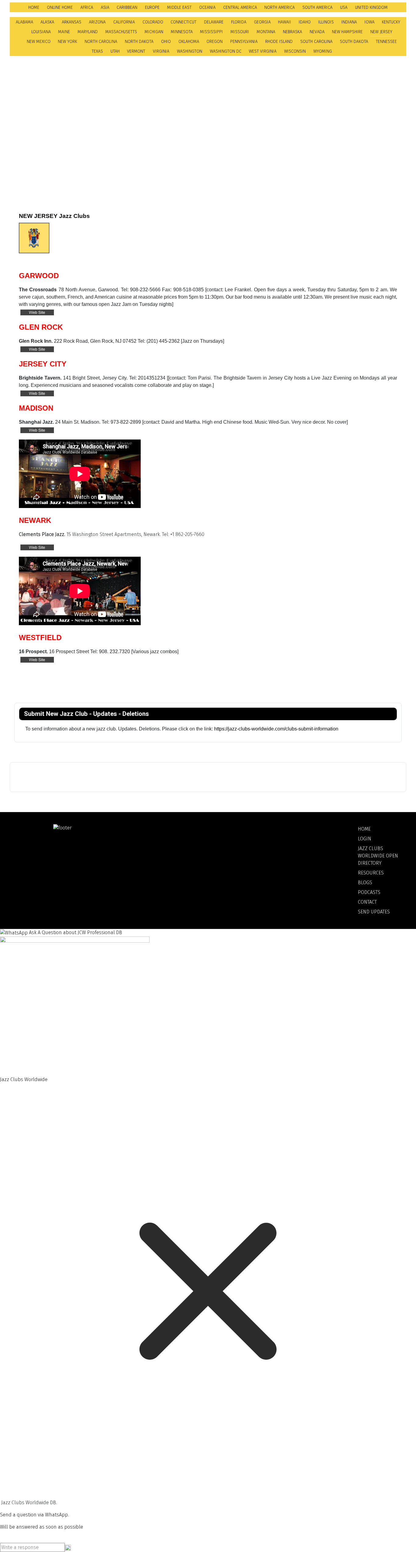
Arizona (97, 22)
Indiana (349, 22)
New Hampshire (347, 31)
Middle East (179, 7)
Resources (371, 873)
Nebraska (292, 31)
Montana (266, 31)
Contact (367, 902)
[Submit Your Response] (68, 1547)
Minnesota (182, 31)
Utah (115, 51)
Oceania (207, 7)
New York (67, 41)
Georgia (262, 22)
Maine (64, 31)
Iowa (370, 22)
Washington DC (225, 51)
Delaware (214, 22)
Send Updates (374, 912)
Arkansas (71, 22)
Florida (238, 22)
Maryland (88, 31)
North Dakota (139, 41)
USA (343, 7)
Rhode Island (279, 41)
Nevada (317, 31)
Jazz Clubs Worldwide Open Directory (378, 856)
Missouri (240, 31)
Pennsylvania (244, 41)
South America (317, 7)
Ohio (166, 41)
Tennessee (386, 41)
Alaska (47, 22)
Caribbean (127, 7)
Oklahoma (188, 41)
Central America (240, 7)
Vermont (136, 51)
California (124, 22)
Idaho (305, 22)
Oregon (214, 41)
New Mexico (39, 41)
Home (33, 7)
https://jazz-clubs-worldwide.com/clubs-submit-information (277, 728)
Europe (152, 7)
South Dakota (354, 41)
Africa (86, 7)
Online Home (60, 7)
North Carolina (101, 41)
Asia (105, 7)
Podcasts (369, 892)
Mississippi (211, 31)
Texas (97, 51)
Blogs (365, 882)
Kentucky (391, 22)
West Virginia (263, 51)
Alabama (24, 22)
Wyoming (322, 51)
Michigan (154, 31)
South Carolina (316, 41)
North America (279, 7)
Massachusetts (121, 31)
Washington (189, 51)
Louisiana (41, 31)
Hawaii (284, 22)
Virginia (161, 51)
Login (364, 839)
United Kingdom (371, 7)
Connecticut (183, 22)
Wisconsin (295, 51)
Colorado (153, 22)
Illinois (326, 22)
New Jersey (381, 31)
